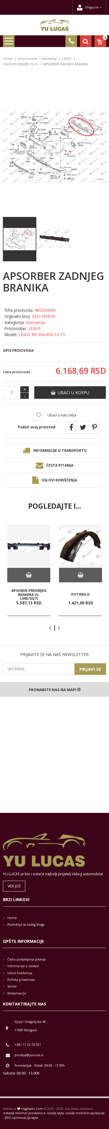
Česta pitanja (59, 465)
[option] (29, 570)
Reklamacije (16, 993)
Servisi (12, 986)
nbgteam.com (32, 1109)
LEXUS (66, 59)
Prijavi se (90, 669)
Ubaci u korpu (72, 392)
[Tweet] (82, 427)
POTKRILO (80, 594)
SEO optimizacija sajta (21, 1118)
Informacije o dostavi (23, 966)
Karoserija (49, 59)
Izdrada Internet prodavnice (24, 1113)
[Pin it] (94, 427)
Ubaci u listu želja (61, 415)
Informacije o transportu (60, 450)
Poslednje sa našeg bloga (25, 925)
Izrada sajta (55, 1113)
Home (7, 59)
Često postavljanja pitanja (26, 959)
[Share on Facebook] (71, 427)
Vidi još (14, 886)
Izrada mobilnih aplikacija (85, 1113)
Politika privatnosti (21, 980)
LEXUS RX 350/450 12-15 (20, 64)
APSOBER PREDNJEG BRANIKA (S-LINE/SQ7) (29, 594)
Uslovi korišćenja (59, 480)
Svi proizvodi (27, 59)
